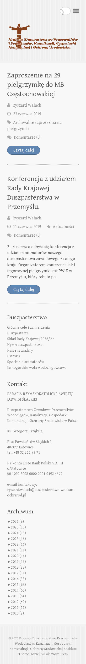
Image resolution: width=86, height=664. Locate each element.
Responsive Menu (76, 10)
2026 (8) (17, 521)
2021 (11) (18, 550)
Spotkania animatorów (25, 362)
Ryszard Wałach (27, 105)
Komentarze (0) (27, 137)
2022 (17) (18, 544)
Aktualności (63, 226)
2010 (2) (17, 613)
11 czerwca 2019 (27, 226)
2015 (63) (18, 584)
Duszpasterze (18, 333)
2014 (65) (18, 590)
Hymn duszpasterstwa (24, 345)
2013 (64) (18, 596)
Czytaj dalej (23, 150)
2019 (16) (18, 562)
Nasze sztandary (20, 350)
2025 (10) (18, 527)
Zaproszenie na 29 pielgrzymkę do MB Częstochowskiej (35, 84)
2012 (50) (18, 602)
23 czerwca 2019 (27, 113)
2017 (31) (18, 573)
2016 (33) (18, 579)
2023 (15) (18, 539)
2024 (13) (18, 533)
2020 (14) (18, 556)
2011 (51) (18, 607)
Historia (14, 356)
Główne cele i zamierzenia (28, 327)
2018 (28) (18, 567)
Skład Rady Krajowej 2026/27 (30, 339)
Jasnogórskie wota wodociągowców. (36, 367)
